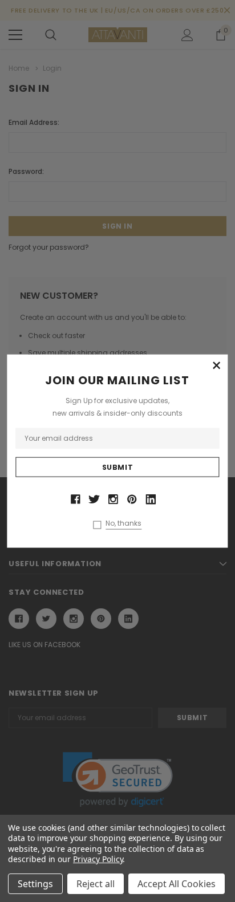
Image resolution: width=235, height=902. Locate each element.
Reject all (95, 883)
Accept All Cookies (176, 883)
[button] (216, 366)
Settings (35, 883)
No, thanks (123, 523)
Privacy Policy (98, 859)
